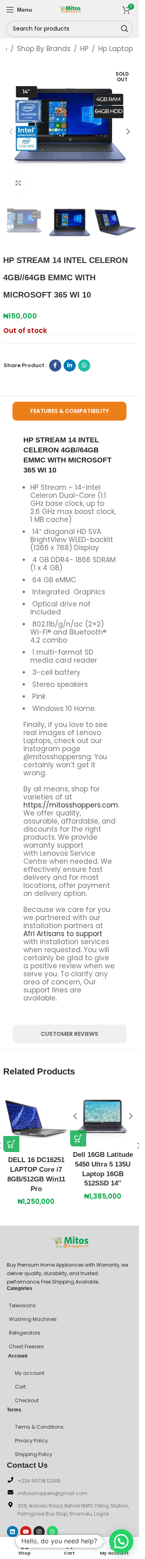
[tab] (69, 411)
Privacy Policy (31, 1440)
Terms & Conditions (39, 1426)
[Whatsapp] (52, 1531)
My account (29, 1373)
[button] (11, 131)
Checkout (27, 1400)
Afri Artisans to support (62, 934)
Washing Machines (33, 1319)
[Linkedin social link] (70, 365)
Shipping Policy (33, 1454)
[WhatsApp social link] (84, 365)
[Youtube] (25, 1531)
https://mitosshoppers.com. (71, 805)
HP (84, 49)
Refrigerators (24, 1332)
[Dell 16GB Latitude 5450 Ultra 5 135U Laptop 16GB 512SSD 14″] (103, 1116)
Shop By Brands (43, 49)
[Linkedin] (12, 1531)
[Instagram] (39, 1531)
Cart (20, 1386)
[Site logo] (69, 9)
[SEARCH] (124, 29)
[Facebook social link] (55, 365)
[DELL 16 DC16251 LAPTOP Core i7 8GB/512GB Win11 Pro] (36, 1119)
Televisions (22, 1305)
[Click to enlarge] (18, 183)
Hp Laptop (115, 49)
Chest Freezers (26, 1346)
